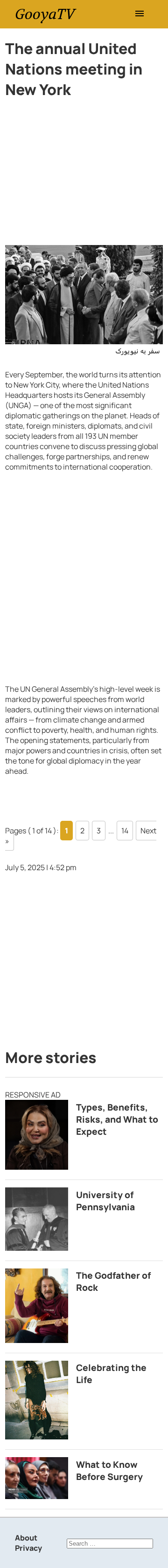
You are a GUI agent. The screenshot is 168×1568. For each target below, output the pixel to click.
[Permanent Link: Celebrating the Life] (36, 1400)
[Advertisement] (84, 175)
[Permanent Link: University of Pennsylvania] (36, 1218)
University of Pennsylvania (105, 1201)
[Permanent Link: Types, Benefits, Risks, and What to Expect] (36, 1135)
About (26, 1538)
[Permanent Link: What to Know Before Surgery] (36, 1478)
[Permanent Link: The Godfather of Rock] (36, 1305)
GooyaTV (45, 14)
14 (124, 830)
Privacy (28, 1548)
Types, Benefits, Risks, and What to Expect (117, 1119)
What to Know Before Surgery (109, 1471)
